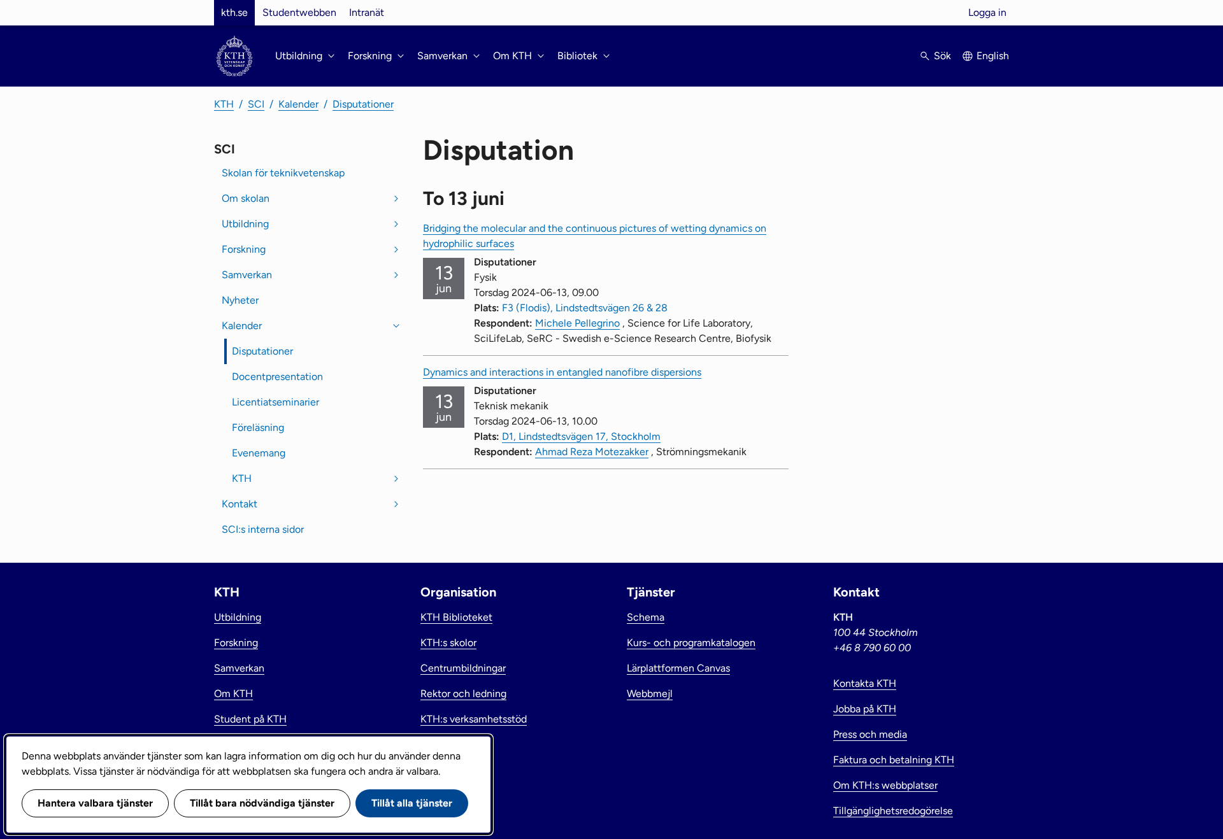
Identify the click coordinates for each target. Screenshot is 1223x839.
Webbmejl (650, 693)
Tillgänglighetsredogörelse (893, 811)
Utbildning (245, 224)
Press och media (870, 734)
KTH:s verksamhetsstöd (473, 719)
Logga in (987, 12)
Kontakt (239, 504)
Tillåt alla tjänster (411, 803)
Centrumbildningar (463, 668)
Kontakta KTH (864, 683)
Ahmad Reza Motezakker (591, 452)
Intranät (366, 12)
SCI (256, 104)
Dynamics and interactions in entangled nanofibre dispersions (562, 372)
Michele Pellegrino (577, 323)
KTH (224, 104)
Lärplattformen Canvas (678, 668)
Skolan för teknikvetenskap (283, 173)
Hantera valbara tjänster (95, 803)
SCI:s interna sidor (263, 529)
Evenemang (258, 453)
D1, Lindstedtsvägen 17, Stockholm (581, 436)
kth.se (234, 12)
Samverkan (247, 275)
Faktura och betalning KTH (893, 760)
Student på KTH (250, 719)
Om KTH (233, 693)
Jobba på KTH (864, 709)
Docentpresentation (277, 376)
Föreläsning (258, 427)
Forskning (244, 249)
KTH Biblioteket (456, 617)
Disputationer (363, 104)
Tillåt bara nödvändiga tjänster (262, 803)
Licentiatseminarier (275, 402)
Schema (645, 617)
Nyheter (240, 300)
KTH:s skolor (448, 643)
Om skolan (245, 198)
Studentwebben (299, 12)
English (992, 56)
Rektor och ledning (463, 693)
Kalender (298, 104)
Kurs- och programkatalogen (691, 643)
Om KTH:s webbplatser (885, 785)
